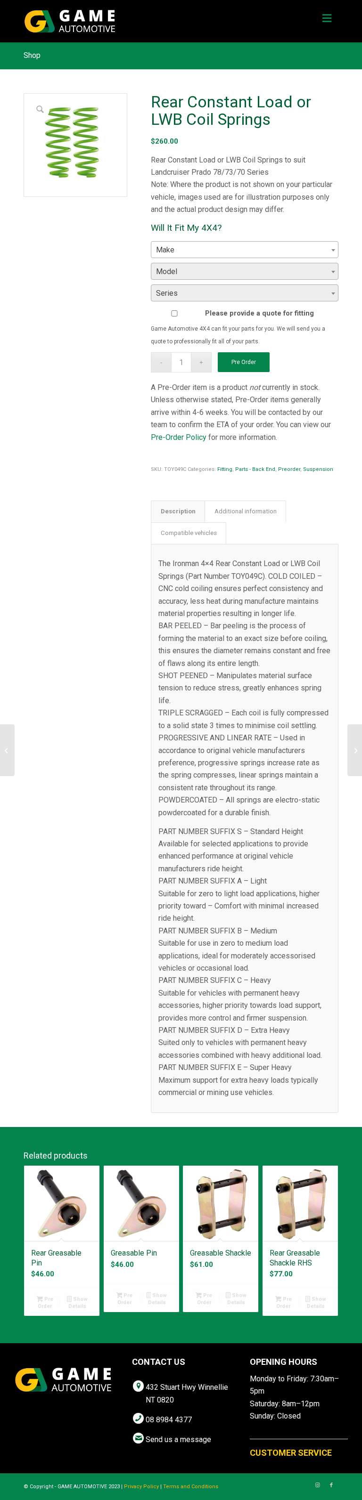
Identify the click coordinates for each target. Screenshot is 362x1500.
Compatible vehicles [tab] (189, 532)
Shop (32, 55)
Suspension (318, 469)
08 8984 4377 (169, 1419)
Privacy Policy (141, 1487)
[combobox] (244, 249)
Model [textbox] (166, 271)
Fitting (224, 469)
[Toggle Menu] (326, 19)
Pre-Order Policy (178, 437)
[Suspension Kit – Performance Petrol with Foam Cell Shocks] (354, 750)
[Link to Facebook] (331, 1485)
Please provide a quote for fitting (259, 313)
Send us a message (178, 1439)
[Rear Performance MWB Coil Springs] (7, 750)
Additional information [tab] (245, 511)
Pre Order (243, 362)
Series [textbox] (167, 293)
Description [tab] (178, 511)
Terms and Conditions (190, 1487)
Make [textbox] (165, 249)
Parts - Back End (255, 469)
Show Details (78, 1302)
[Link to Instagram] (317, 1485)
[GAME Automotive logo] (70, 21)
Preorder (289, 469)
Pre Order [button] (45, 1302)
